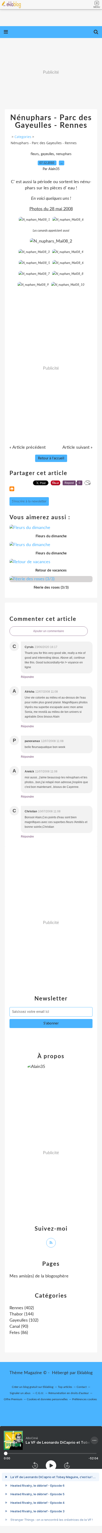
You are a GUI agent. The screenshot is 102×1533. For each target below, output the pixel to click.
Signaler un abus (20, 1393)
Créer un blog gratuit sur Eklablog (32, 1386)
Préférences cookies (84, 1399)
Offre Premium (13, 1399)
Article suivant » (77, 447)
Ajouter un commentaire (48, 631)
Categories (22, 136)
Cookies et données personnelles (47, 1399)
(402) (21, 1308)
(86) (18, 1333)
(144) (21, 1314)
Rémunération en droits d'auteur (68, 1393)
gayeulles (47, 154)
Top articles (65, 1386)
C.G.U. (40, 1393)
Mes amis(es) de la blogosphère (39, 1276)
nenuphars (63, 154)
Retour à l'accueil (51, 458)
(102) (23, 1320)
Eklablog (85, 1373)
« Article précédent (27, 447)
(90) (18, 1326)
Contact (82, 1386)
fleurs (35, 154)
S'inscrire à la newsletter (29, 501)
